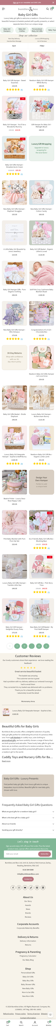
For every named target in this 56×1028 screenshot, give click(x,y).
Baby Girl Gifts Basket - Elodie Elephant (14, 415)
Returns (28, 945)
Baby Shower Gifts (28, 985)
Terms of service (33, 1014)
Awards (28, 905)
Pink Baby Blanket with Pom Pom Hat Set (14, 540)
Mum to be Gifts (28, 992)
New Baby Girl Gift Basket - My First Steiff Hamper (41, 628)
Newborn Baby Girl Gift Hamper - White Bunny (41, 81)
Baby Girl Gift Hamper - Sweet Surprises (14, 81)
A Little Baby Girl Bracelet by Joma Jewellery (15, 250)
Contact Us (28, 879)
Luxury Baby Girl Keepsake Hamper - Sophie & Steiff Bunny (14, 455)
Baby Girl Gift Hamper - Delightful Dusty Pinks (14, 628)
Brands (28, 913)
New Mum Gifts (28, 996)
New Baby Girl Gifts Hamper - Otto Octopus (14, 331)
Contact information (28, 1018)
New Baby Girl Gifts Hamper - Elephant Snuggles (14, 210)
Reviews (28, 917)
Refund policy (8, 1014)
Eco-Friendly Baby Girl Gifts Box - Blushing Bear (41, 540)
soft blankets (15, 737)
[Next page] (46, 646)
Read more (6, 761)
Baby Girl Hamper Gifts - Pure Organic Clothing (14, 291)
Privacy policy (20, 1014)
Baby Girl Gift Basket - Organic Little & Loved (41, 250)
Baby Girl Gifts (28, 977)
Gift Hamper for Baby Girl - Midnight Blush (41, 126)
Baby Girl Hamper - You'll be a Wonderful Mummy (14, 126)
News (28, 909)
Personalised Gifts (28, 973)
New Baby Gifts (28, 989)
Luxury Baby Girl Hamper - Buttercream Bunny (41, 415)
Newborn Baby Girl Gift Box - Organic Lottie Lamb (41, 455)
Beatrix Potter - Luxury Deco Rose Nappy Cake (14, 500)
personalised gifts (9, 740)
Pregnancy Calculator (28, 956)
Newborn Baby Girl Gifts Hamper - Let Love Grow (41, 375)
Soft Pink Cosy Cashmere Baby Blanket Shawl (41, 291)
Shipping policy (47, 1014)
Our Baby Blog (28, 960)
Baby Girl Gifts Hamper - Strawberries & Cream (14, 166)
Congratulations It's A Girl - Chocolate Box (41, 331)
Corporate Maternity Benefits (28, 928)
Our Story (28, 901)
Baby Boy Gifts (28, 981)
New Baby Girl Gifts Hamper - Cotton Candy (41, 210)
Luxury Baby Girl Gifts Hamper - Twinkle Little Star (14, 584)
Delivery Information (28, 941)
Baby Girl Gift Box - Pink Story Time (41, 584)
